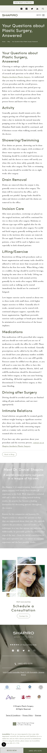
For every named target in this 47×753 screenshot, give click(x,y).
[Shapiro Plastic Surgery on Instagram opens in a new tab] (21, 8)
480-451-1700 (14, 743)
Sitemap (38, 715)
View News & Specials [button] (23, 3)
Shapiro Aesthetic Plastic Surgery (16, 77)
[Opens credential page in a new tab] (7, 687)
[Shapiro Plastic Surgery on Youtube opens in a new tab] (37, 8)
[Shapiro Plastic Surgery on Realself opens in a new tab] (42, 8)
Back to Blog (9, 454)
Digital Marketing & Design (25, 724)
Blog (9, 41)
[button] (4, 744)
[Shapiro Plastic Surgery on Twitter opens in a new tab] (32, 8)
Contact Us (23, 616)
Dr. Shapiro (7, 487)
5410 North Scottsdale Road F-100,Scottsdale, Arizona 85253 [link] (23, 673)
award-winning (23, 487)
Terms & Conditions (13, 715)
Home (3, 41)
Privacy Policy (28, 715)
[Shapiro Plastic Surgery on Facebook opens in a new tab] (26, 8)
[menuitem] (21, 8)
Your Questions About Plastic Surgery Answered (25, 41)
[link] (23, 645)
